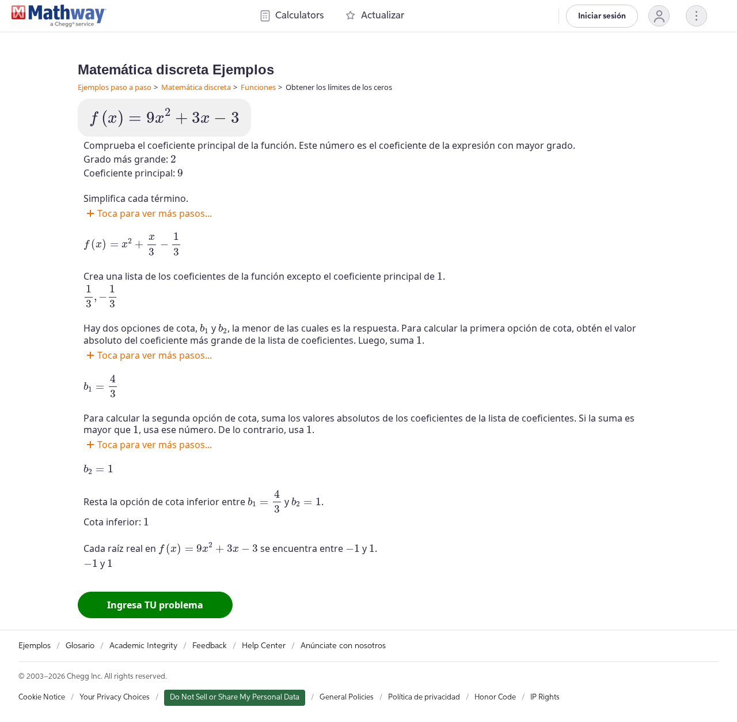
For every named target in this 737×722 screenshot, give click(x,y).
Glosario (80, 646)
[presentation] (164, 117)
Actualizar (382, 16)
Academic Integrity (143, 646)
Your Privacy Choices (114, 697)
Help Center (264, 646)
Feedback (209, 646)
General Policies (347, 697)
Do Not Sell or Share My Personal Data (234, 697)
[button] (659, 16)
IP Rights (545, 697)
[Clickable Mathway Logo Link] (59, 16)
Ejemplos (34, 646)
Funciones (258, 87)
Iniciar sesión (602, 16)
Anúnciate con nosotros (343, 646)
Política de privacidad (424, 697)
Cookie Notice (41, 697)
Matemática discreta (196, 87)
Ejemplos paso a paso (114, 87)
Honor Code (495, 697)
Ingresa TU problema (155, 605)
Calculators (299, 16)
